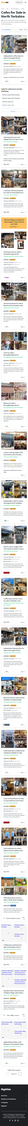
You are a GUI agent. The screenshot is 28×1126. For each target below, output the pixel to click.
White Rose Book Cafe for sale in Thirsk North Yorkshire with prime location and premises (13, 899)
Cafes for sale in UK (7, 101)
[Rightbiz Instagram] (15, 1121)
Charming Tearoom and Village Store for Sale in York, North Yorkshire (13, 138)
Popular (15, 29)
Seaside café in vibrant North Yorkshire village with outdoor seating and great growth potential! (14, 992)
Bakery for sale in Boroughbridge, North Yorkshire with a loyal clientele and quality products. (14, 404)
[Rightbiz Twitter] (12, 1121)
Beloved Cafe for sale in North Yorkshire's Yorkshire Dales (14, 699)
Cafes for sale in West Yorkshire (11, 95)
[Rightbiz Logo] (6, 1089)
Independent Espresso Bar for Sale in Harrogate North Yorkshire (14, 649)
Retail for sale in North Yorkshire (11, 98)
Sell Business (19, 2)
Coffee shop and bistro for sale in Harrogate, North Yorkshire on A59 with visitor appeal (13, 946)
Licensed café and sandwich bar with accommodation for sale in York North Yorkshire (13, 192)
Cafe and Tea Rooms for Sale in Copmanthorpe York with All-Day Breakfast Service (14, 800)
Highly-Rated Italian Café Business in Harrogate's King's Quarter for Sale (14, 1043)
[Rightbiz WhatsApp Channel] (18, 1121)
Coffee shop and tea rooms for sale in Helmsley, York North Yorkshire (13, 600)
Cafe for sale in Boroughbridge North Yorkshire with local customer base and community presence (14, 354)
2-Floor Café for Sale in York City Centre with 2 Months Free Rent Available (13, 454)
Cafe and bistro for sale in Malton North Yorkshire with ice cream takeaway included (14, 850)
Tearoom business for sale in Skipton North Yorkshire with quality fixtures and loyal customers (13, 304)
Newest (21, 29)
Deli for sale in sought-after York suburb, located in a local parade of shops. (14, 548)
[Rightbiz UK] (4, 2)
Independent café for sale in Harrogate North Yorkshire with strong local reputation (13, 502)
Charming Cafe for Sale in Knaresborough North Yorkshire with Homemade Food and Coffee (13, 253)
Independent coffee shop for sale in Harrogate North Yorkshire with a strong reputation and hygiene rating (14, 57)
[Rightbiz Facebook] (10, 1121)
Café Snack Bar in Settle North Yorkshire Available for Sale (14, 752)
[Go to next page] (20, 1073)
